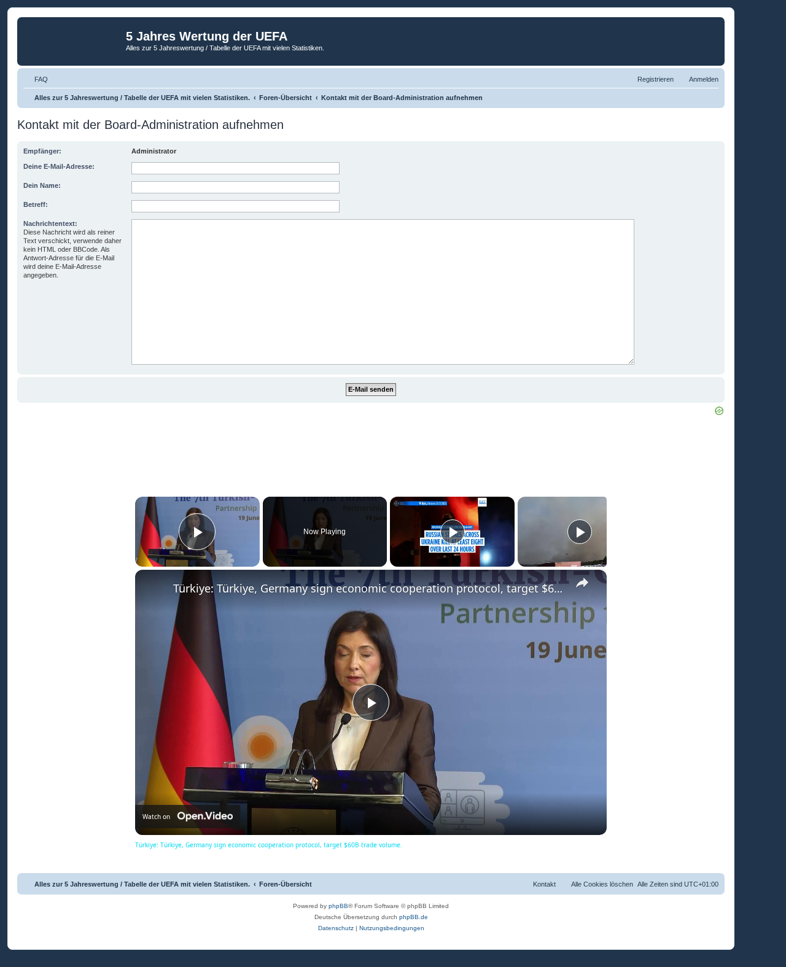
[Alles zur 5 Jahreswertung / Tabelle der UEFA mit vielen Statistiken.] (73, 40)
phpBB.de (413, 917)
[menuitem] (35, 79)
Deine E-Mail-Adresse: (59, 166)
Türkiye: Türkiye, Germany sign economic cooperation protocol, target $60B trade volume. (369, 588)
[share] (582, 583)
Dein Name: (42, 185)
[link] (154, 589)
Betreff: (35, 204)
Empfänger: (42, 151)
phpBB (338, 906)
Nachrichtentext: (50, 223)
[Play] (452, 531)
